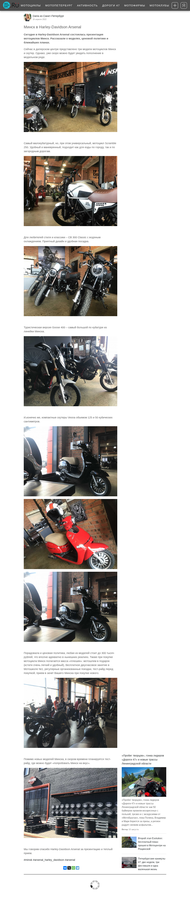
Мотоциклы (31, 5)
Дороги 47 (111, 5)
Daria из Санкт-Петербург (48, 16)
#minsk (28, 859)
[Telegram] (77, 868)
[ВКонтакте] (65, 868)
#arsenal (70, 859)
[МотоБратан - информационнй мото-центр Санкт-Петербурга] (11, 5)
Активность (87, 5)
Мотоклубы (159, 5)
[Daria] (27, 17)
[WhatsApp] (73, 868)
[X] (69, 868)
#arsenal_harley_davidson (48, 859)
